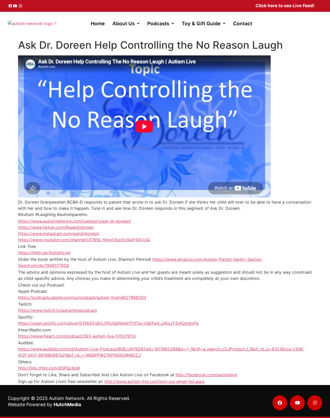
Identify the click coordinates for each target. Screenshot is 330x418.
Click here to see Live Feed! (285, 5)
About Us (123, 24)
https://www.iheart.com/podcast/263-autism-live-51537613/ (77, 336)
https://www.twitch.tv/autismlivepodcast (57, 310)
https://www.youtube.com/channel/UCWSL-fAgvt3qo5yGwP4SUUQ (84, 239)
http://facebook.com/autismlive (206, 374)
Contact (242, 24)
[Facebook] (10, 6)
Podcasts (158, 24)
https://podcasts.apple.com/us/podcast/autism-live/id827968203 (82, 297)
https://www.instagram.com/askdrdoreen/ (59, 233)
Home (98, 24)
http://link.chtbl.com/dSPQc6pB (49, 368)
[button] (126, 23)
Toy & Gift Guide (201, 24)
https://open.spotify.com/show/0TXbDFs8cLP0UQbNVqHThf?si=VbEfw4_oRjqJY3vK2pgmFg (108, 323)
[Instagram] (20, 6)
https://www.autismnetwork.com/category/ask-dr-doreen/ (74, 221)
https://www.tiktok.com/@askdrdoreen (56, 227)
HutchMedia (67, 404)
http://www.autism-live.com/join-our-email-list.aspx (154, 381)
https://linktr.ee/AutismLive (44, 252)
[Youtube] (15, 6)
